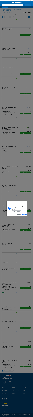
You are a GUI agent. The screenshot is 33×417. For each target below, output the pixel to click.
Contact (10, 7)
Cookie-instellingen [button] (17, 211)
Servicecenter (28, 7)
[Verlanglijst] (28, 5)
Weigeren (19, 214)
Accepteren (24, 214)
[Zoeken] (22, 5)
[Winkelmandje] (30, 5)
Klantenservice (22, 7)
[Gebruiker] (26, 5)
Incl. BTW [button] (28, 0)
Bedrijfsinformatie (16, 7)
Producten (4, 7)
